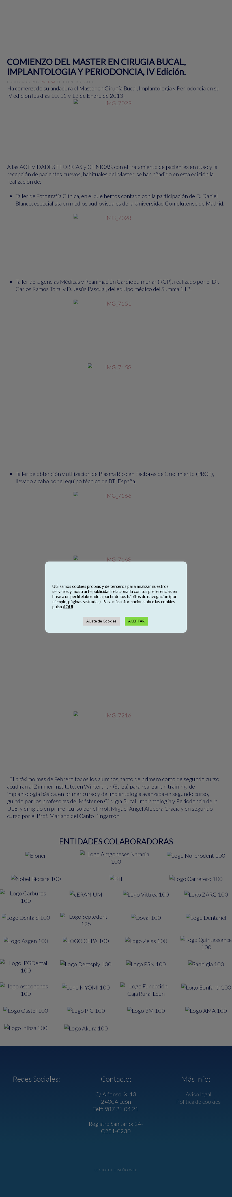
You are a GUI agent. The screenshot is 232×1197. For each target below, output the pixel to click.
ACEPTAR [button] (136, 621)
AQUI (68, 606)
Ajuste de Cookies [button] (101, 621)
